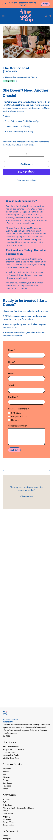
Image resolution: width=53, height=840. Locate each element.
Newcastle (7, 786)
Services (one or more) (18, 409)
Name (11, 350)
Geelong (6, 780)
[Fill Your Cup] (26, 16)
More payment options (26, 180)
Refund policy (8, 825)
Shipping (6, 816)
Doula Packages (9, 752)
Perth (5, 774)
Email (11, 373)
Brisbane (6, 777)
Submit (14, 449)
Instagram (7, 838)
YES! (45, 4)
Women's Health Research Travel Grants (18, 808)
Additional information (17, 426)
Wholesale (7, 819)
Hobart (5, 788)
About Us (6, 799)
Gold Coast (7, 783)
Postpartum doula (18, 416)
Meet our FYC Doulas (11, 755)
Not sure (15, 420)
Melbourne (7, 768)
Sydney (6, 771)
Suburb (12, 385)
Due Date (13, 397)
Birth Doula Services (11, 746)
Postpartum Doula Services (13, 749)
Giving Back (7, 805)
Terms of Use (8, 813)
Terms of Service (9, 822)
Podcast (6, 835)
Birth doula (16, 413)
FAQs (5, 802)
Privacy (5, 810)
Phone (11, 362)
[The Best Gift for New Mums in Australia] (26, 42)
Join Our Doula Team (11, 758)
